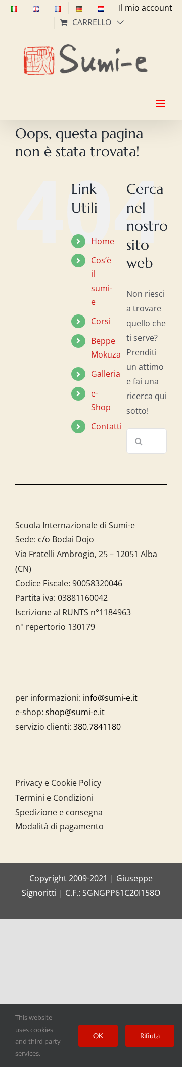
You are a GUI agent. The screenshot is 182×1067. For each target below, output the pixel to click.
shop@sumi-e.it (75, 712)
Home (102, 241)
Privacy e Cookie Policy (58, 782)
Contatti (106, 426)
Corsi (101, 321)
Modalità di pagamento (59, 826)
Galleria (105, 373)
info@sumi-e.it (110, 697)
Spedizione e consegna (59, 812)
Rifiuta (150, 1035)
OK (98, 1035)
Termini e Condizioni (54, 797)
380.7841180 (97, 726)
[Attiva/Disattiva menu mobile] (161, 95)
